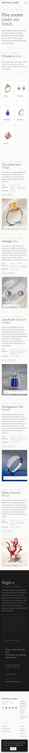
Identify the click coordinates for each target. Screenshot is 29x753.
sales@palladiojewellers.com (13, 681)
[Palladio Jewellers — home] (12, 2)
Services (22, 733)
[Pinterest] (12, 708)
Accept (13, 748)
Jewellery (4, 726)
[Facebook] (6, 708)
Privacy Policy (19, 745)
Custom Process (6, 731)
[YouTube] (9, 708)
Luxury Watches (6, 729)
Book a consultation (12, 640)
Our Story (22, 726)
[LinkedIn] (16, 708)
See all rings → (7, 194)
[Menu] (25, 2)
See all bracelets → (9, 445)
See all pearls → (8, 530)
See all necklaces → (9, 359)
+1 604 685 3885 (10, 674)
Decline (6, 748)
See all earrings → (8, 272)
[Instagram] (3, 708)
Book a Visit (23, 736)
